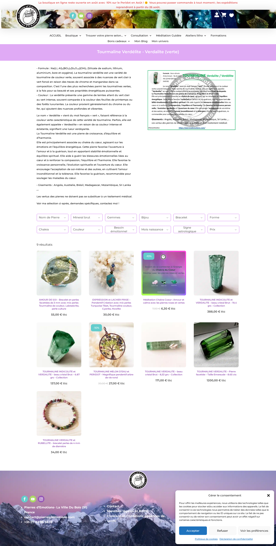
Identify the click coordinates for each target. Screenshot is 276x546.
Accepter (192, 530)
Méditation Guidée (168, 35)
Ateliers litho (194, 35)
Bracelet (181, 217)
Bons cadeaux (117, 41)
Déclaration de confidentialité (236, 539)
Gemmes (113, 217)
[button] (268, 495)
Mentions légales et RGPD (127, 511)
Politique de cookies (206, 539)
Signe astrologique (187, 229)
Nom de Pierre (49, 217)
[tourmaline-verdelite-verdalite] (217, 23)
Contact (113, 506)
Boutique (71, 35)
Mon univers (160, 41)
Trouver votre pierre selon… (104, 35)
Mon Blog (141, 41)
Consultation (139, 35)
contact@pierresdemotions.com (49, 517)
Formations (218, 35)
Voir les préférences (254, 530)
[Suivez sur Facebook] (72, 15)
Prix (212, 229)
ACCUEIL (55, 35)
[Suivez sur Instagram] (89, 15)
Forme (214, 217)
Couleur (78, 229)
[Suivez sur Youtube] (81, 15)
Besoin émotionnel (119, 229)
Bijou (145, 217)
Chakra (44, 229)
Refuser (222, 530)
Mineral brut (81, 217)
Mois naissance (152, 229)
